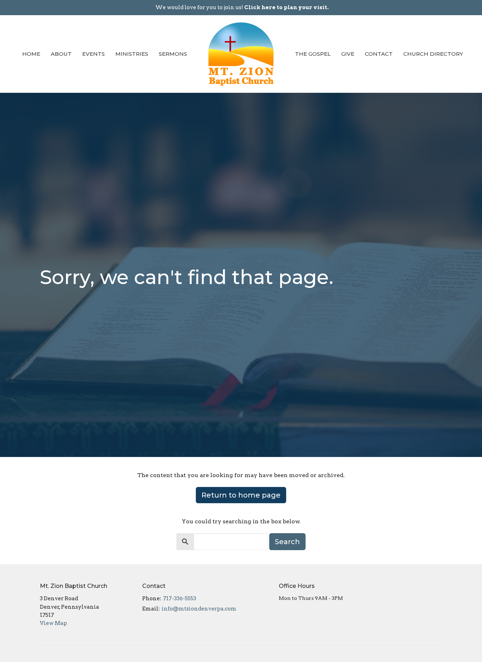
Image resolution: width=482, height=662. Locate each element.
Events (93, 53)
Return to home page (241, 495)
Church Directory (433, 53)
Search (287, 541)
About (61, 53)
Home (31, 53)
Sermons (173, 53)
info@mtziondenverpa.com (199, 609)
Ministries (131, 53)
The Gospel (313, 53)
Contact (379, 53)
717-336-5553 (179, 598)
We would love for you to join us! (242, 7)
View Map (53, 623)
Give (347, 53)
